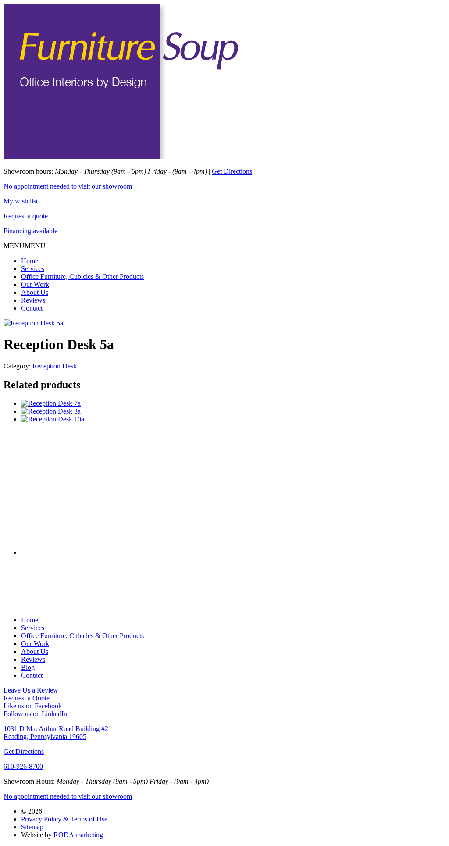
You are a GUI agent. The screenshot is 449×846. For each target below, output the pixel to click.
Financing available (30, 231)
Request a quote (26, 216)
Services (32, 268)
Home (29, 260)
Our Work (35, 284)
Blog (28, 667)
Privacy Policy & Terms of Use (64, 819)
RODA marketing (78, 835)
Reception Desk (54, 366)
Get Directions (232, 171)
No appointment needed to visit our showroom (68, 186)
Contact (32, 308)
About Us (34, 292)
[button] (25, 246)
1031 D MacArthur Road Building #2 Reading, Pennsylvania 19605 (56, 732)
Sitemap (32, 827)
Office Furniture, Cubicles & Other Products (82, 276)
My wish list (21, 201)
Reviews (33, 300)
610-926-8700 (23, 766)
